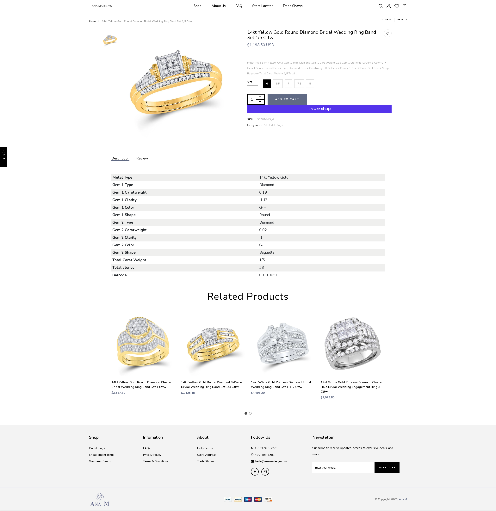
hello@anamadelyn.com (271, 461)
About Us (219, 6)
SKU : (251, 119)
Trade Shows (292, 6)
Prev (388, 19)
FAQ (239, 6)
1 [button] (246, 414)
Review (142, 158)
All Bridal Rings (273, 125)
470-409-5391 (265, 455)
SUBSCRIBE (387, 467)
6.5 (278, 83)
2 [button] (251, 414)
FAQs (146, 448)
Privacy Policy (152, 455)
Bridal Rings (97, 448)
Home (92, 21)
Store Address (206, 455)
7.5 (299, 83)
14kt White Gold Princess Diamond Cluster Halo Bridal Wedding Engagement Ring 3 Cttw (352, 387)
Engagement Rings (101, 455)
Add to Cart (287, 99)
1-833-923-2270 (266, 448)
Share (3, 158)
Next (400, 19)
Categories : (254, 125)
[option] (110, 39)
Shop (198, 6)
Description (120, 158)
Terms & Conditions (155, 461)
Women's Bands (100, 461)
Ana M (403, 499)
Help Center (205, 448)
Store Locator (262, 6)
